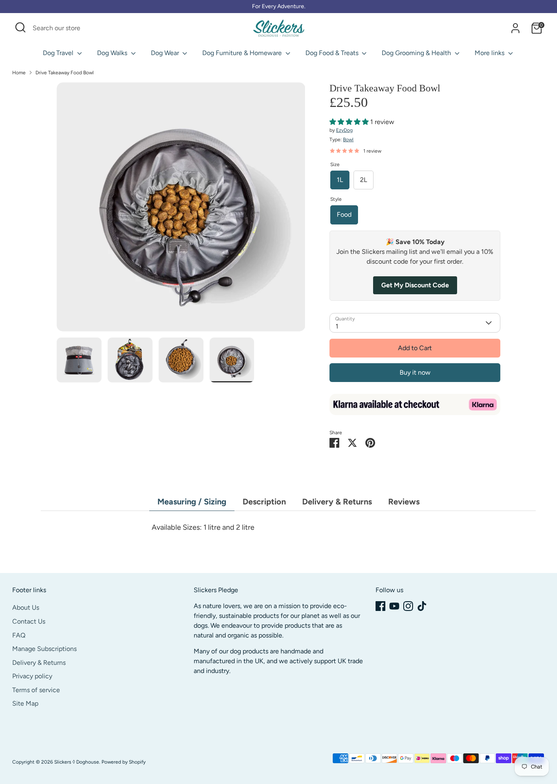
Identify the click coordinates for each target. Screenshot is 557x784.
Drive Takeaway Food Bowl (64, 73)
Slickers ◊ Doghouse (76, 762)
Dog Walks (113, 53)
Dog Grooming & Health (417, 53)
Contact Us (28, 621)
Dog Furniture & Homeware (242, 53)
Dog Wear (166, 53)
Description (264, 501)
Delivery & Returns (337, 501)
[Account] (515, 28)
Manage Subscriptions (44, 649)
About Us (25, 607)
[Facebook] (380, 606)
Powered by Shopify (124, 762)
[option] (181, 210)
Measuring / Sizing (191, 501)
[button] (349, 122)
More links (490, 53)
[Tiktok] (422, 606)
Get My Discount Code (415, 285)
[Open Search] (20, 27)
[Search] (166, 28)
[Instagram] (408, 606)
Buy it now (415, 372)
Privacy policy (32, 676)
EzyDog (344, 130)
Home (19, 73)
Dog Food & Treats (332, 53)
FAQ (18, 635)
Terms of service (36, 690)
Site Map (25, 703)
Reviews (404, 501)
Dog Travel (59, 53)
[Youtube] (394, 606)
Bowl (348, 139)
